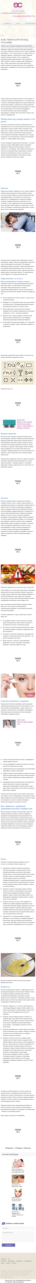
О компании (7, 23)
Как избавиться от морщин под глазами (17, 1185)
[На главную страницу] (18, 11)
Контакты (14, 1263)
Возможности (19, 1261)
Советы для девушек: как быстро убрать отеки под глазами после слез (18, 1171)
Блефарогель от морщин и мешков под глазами (17, 1215)
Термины (8, 1263)
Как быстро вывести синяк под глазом (17, 1199)
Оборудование (11, 1261)
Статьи (18, 23)
